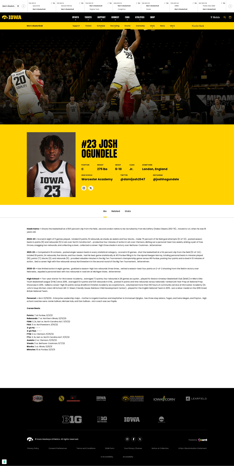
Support (102, 17)
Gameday (140, 26)
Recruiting (114, 26)
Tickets (88, 17)
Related (116, 211)
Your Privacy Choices (133, 448)
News (162, 26)
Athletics (139, 17)
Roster (128, 26)
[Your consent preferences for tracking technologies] (4, 461)
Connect (115, 17)
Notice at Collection (160, 448)
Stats (152, 26)
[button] (23, 6)
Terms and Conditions (86, 448)
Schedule (101, 26)
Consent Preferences (58, 448)
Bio (105, 211)
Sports (75, 17)
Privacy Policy (33, 448)
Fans (127, 17)
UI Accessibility (107, 457)
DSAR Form (109, 448)
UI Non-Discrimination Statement (192, 448)
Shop (152, 17)
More (172, 26)
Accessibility (128, 457)
